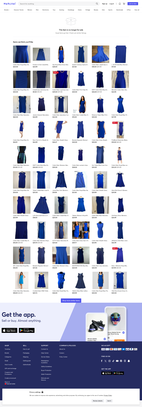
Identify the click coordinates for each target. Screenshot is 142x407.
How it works (8, 364)
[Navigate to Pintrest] (121, 361)
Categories (8, 357)
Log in (112, 4)
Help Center (44, 353)
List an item (133, 4)
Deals (6, 361)
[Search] (97, 4)
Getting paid (27, 361)
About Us (62, 349)
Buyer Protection (46, 370)
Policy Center (63, 357)
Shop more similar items (71, 300)
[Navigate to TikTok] (113, 361)
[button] (120, 4)
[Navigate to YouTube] (117, 361)
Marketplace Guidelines (45, 361)
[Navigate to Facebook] (102, 361)
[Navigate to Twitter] (106, 361)
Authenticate (27, 364)
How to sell (26, 349)
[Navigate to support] (103, 349)
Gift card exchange (10, 368)
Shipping (25, 357)
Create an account (10, 378)
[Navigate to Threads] (125, 361)
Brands (7, 353)
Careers (61, 353)
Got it (109, 401)
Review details (97, 401)
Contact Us (44, 349)
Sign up (104, 4)
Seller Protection (46, 374)
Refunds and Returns (45, 379)
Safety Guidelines (46, 366)
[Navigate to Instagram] (109, 361)
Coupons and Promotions (9, 373)
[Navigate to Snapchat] (129, 361)
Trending (7, 349)
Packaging (26, 353)
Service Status (45, 357)
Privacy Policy (108, 395)
